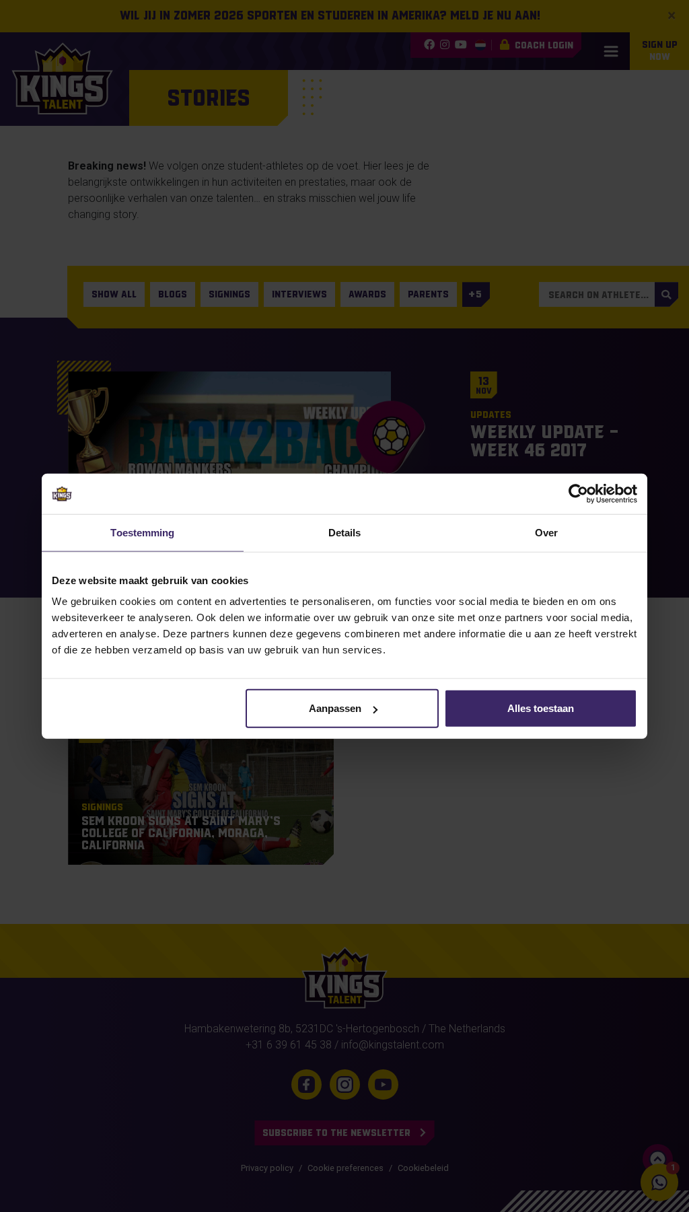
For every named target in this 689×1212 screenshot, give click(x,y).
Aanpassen (335, 708)
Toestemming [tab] (142, 532)
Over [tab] (546, 532)
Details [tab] (344, 532)
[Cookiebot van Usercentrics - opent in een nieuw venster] (578, 493)
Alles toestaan (540, 708)
